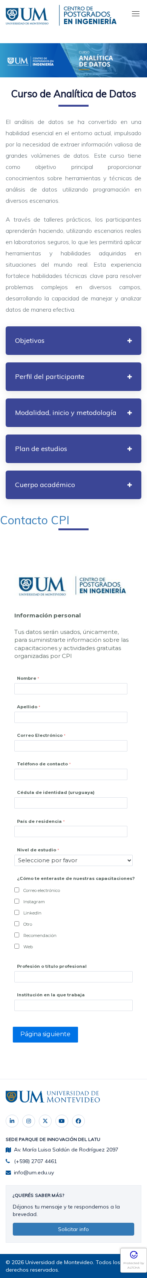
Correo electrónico (41, 890)
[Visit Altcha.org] (134, 1257)
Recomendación (40, 935)
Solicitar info (73, 1229)
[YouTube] (61, 1121)
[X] (45, 1121)
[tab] (73, 340)
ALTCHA (133, 1267)
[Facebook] (78, 1121)
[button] (73, 340)
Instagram (34, 901)
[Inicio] (28, 15)
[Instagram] (28, 1121)
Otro (27, 924)
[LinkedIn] (12, 1121)
